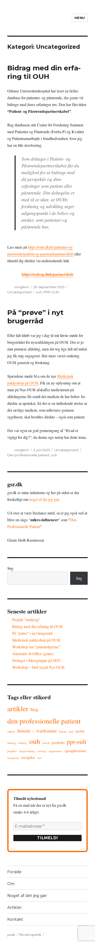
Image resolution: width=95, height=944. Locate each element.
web (39, 758)
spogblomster (55, 751)
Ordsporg (22, 743)
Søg (10, 568)
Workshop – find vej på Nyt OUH (38, 667)
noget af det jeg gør (44, 499)
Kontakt (15, 919)
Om (11, 883)
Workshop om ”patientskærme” (36, 646)
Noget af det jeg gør (27, 895)
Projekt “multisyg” (26, 619)
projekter (12, 751)
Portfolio (58, 742)
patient (45, 743)
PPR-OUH (51, 292)
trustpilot (28, 757)
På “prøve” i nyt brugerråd (35, 316)
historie (23, 731)
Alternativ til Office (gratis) (33, 653)
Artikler (17, 708)
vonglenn (21, 287)
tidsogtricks (13, 758)
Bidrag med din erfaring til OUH (44, 72)
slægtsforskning (27, 751)
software (42, 751)
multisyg (11, 743)
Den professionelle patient (28, 455)
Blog (34, 709)
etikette (11, 731)
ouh (39, 292)
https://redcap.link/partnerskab (47, 274)
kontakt (62, 731)
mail (71, 731)
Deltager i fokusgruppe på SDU (36, 660)
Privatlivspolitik (30, 934)
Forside (14, 872)
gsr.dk (11, 934)
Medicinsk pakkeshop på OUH (36, 640)
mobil (80, 731)
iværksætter (46, 731)
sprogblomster (75, 750)
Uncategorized (19, 292)
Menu (80, 18)
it (33, 731)
